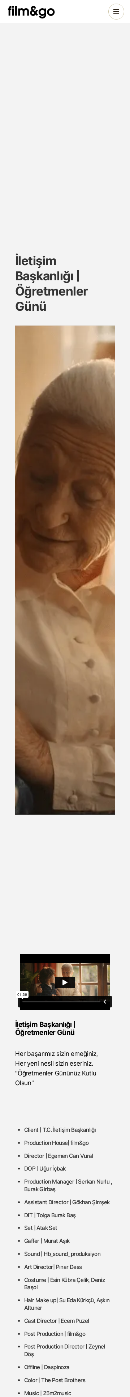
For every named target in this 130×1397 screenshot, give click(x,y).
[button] (116, 12)
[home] (37, 11)
